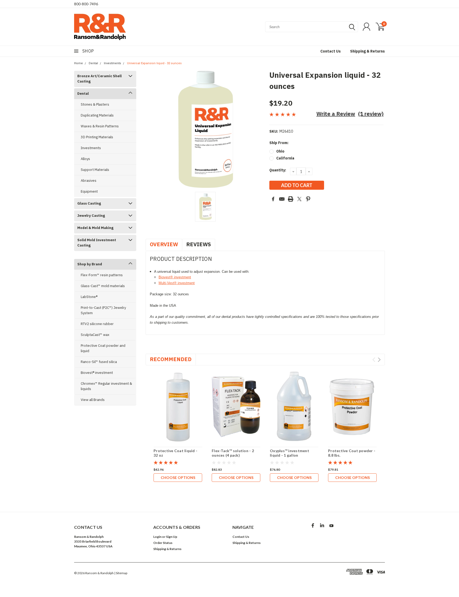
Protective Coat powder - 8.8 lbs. (351, 453)
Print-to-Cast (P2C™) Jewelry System (103, 310)
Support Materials (95, 169)
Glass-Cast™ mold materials (103, 286)
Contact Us (330, 51)
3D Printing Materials (97, 137)
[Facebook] (273, 199)
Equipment (89, 191)
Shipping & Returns (367, 51)
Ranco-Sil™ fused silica (99, 362)
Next (379, 359)
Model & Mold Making (95, 228)
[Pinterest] (308, 199)
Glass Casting (89, 203)
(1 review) (371, 113)
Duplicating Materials (97, 115)
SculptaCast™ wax (95, 334)
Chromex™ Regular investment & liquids (106, 386)
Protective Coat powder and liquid (103, 348)
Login (157, 537)
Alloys (85, 159)
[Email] (281, 199)
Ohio (280, 151)
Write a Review (335, 113)
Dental (93, 63)
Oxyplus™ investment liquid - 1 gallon (289, 453)
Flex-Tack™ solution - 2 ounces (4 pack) (233, 453)
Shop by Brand (89, 264)
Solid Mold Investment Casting (96, 243)
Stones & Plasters (95, 104)
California (285, 158)
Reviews (198, 244)
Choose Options (178, 477)
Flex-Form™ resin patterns (102, 275)
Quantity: (277, 170)
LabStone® (89, 297)
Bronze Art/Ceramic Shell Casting (99, 79)
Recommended (171, 359)
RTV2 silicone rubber (97, 324)
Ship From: (278, 142)
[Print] (290, 199)
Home (78, 63)
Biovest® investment (97, 372)
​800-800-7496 (86, 4)
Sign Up (171, 537)
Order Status (162, 543)
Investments (112, 63)
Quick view (178, 407)
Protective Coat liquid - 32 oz (175, 453)
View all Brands (93, 399)
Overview (164, 244)
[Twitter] (299, 199)
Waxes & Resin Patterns (100, 126)
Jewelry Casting (91, 215)
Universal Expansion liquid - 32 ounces (154, 63)
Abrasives (88, 180)
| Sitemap (120, 573)
